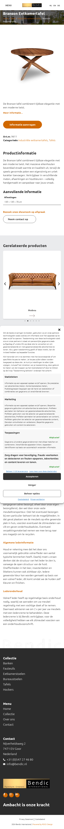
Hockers (8, 689)
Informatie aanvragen (22, 124)
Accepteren (32, 476)
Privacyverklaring (37, 499)
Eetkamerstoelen (14, 673)
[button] (59, 329)
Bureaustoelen (12, 679)
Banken (8, 663)
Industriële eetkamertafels (29, 18)
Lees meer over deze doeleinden (43, 471)
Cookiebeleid (23, 499)
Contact (8, 724)
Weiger (32, 485)
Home (6, 18)
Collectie (9, 714)
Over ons (9, 719)
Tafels (13, 18)
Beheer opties (32, 493)
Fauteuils (9, 668)
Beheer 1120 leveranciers (17, 471)
